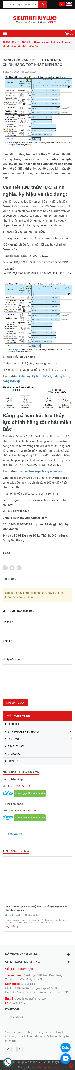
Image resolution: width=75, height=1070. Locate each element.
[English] (68, 3)
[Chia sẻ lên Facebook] (5, 567)
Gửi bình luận (15, 702)
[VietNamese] (61, 3)
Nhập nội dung (13, 659)
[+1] (19, 567)
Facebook (15, 833)
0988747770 (23, 786)
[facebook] (14, 1049)
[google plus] (20, 1049)
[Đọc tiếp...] (11, 926)
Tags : (6, 556)
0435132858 (19, 1003)
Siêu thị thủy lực (46, 1067)
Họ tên (8, 622)
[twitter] (7, 1049)
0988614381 (30, 810)
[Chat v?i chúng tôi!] (65, 1058)
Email (7, 640)
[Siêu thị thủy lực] (37, 19)
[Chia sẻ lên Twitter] (12, 567)
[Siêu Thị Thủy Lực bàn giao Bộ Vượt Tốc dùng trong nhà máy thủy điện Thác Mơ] (37, 881)
